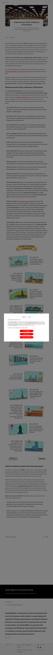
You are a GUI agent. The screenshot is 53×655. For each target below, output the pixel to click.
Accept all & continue (26, 337)
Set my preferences (26, 330)
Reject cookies (26, 334)
